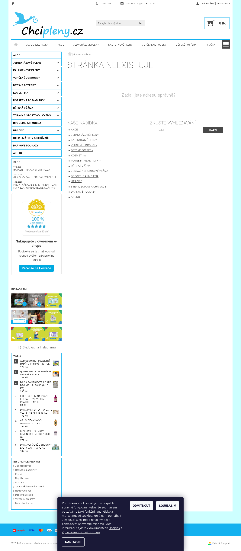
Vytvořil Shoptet (221, 543)
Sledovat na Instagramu (39, 347)
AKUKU (17, 153)
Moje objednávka (36, 44)
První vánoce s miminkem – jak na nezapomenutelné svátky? (35, 186)
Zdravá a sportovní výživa (32, 115)
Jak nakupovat (23, 466)
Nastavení (73, 542)
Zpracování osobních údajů (29, 486)
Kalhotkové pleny (120, 44)
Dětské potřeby (186, 44)
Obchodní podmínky (26, 470)
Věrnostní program (25, 499)
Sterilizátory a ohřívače (31, 137)
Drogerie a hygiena (27, 122)
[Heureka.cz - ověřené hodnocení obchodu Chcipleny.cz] (36, 217)
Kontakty (20, 474)
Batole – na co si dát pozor (32, 169)
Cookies (19, 482)
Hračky (211, 44)
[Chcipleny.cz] (48, 25)
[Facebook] (13, 3)
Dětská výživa (23, 107)
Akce (61, 44)
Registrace (223, 3)
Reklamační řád (23, 490)
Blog (17, 162)
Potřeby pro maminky (29, 100)
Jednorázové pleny (86, 44)
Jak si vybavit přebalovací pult (35, 177)
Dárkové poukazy (25, 145)
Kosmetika (20, 92)
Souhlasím (167, 506)
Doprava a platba (24, 495)
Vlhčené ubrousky (154, 44)
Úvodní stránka (16, 45)
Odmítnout (141, 506)
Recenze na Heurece (36, 268)
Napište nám (22, 478)
